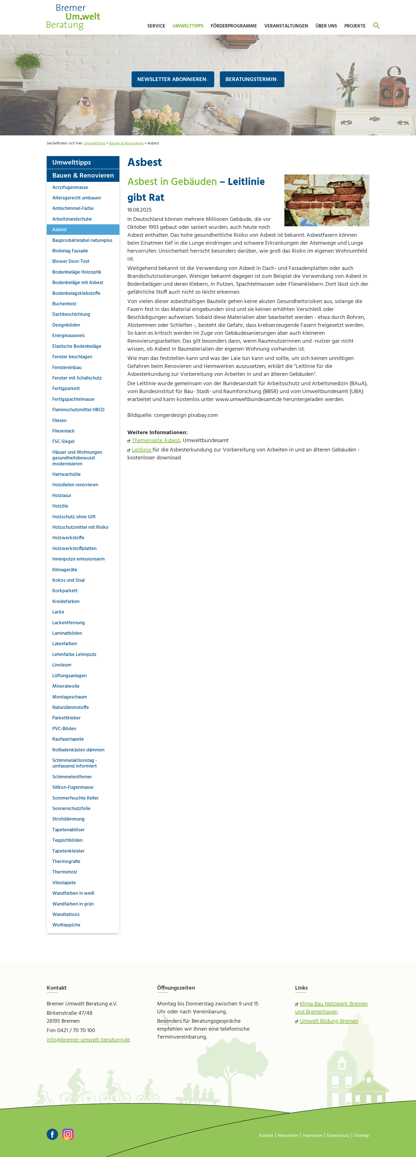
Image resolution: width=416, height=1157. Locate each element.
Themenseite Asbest (156, 440)
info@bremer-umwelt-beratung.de (88, 1040)
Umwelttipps (95, 143)
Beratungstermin (251, 79)
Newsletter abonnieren (171, 79)
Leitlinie (142, 450)
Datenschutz (338, 1135)
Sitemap (361, 1135)
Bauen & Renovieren (126, 143)
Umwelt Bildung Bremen (329, 1021)
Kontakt (266, 1135)
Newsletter (288, 1135)
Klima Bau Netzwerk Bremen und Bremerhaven (331, 1008)
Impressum (313, 1135)
